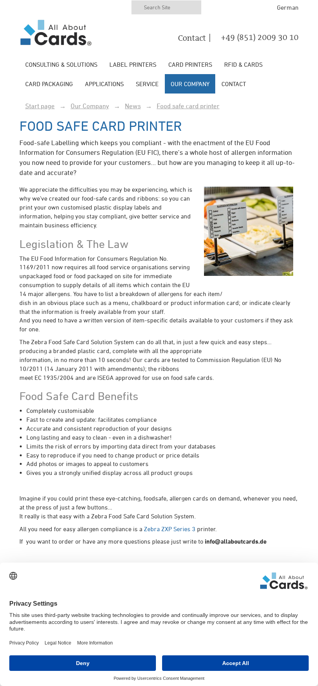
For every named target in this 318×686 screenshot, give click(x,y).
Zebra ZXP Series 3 (169, 528)
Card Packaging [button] (49, 83)
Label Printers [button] (132, 64)
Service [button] (147, 83)
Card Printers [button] (190, 64)
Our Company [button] (190, 83)
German (288, 7)
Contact (192, 38)
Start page (40, 106)
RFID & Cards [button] (243, 64)
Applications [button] (104, 83)
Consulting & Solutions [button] (61, 64)
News (133, 106)
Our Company (90, 106)
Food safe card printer (188, 106)
